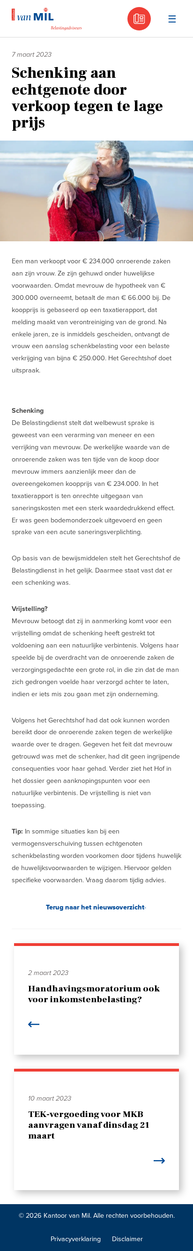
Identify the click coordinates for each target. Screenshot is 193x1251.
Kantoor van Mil (47, 18)
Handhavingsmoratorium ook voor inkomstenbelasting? (94, 994)
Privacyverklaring (76, 1239)
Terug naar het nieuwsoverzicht (95, 907)
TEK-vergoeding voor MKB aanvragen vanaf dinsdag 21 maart (88, 1125)
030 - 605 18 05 (139, 18)
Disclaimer (127, 1239)
